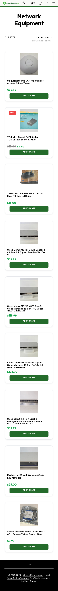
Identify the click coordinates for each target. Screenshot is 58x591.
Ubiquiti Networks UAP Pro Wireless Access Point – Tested (25, 82)
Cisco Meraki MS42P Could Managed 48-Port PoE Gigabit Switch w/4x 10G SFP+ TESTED (26, 252)
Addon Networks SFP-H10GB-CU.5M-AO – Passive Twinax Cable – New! (26, 533)
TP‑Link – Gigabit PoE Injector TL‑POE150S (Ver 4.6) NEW (22, 138)
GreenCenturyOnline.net (18, 578)
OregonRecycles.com (33, 575)
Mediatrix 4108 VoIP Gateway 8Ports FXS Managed (25, 476)
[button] (32, 2)
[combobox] (41, 37)
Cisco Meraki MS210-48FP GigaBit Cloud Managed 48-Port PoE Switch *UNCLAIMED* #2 (25, 309)
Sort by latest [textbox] (43, 37)
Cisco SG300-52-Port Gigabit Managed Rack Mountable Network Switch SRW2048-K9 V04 (24, 421)
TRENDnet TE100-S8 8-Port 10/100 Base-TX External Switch (25, 194)
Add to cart (29, 95)
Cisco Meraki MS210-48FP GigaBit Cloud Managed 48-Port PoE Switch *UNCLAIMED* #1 (25, 365)
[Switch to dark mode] (23, 2)
